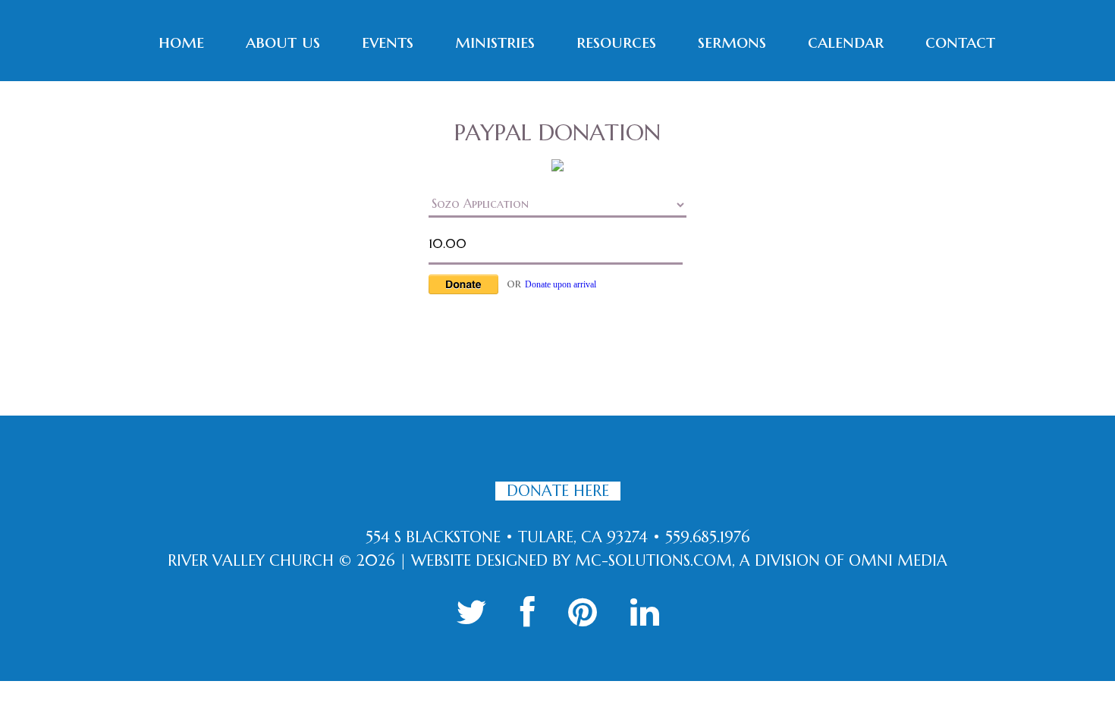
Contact (960, 42)
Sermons (732, 42)
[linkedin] (644, 612)
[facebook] (527, 612)
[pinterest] (582, 612)
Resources (616, 42)
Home (181, 42)
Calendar (846, 42)
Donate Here (558, 491)
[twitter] (471, 612)
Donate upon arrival (560, 284)
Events (387, 42)
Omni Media (898, 560)
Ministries (495, 42)
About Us (283, 42)
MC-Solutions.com (653, 560)
